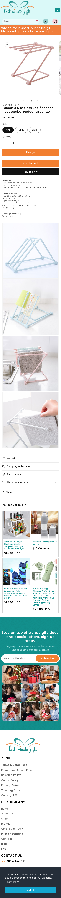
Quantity (6, 136)
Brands (6, 823)
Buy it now (31, 172)
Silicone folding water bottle (45, 543)
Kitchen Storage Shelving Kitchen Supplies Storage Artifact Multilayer (14, 545)
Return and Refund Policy (17, 770)
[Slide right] (37, 100)
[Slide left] (23, 100)
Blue (34, 129)
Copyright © (9, 795)
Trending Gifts (10, 790)
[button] (30, 458)
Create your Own (12, 828)
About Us (7, 813)
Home (5, 808)
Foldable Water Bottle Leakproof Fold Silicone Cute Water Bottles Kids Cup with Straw (16, 593)
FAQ (3, 849)
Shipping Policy (11, 775)
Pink (8, 129)
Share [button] (9, 492)
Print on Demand (12, 833)
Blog (4, 843)
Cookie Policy (9, 780)
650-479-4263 (16, 861)
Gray (21, 129)
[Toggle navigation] (57, 10)
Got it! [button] (30, 890)
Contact (6, 838)
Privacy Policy (10, 785)
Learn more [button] (12, 882)
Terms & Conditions (14, 765)
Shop (4, 818)
